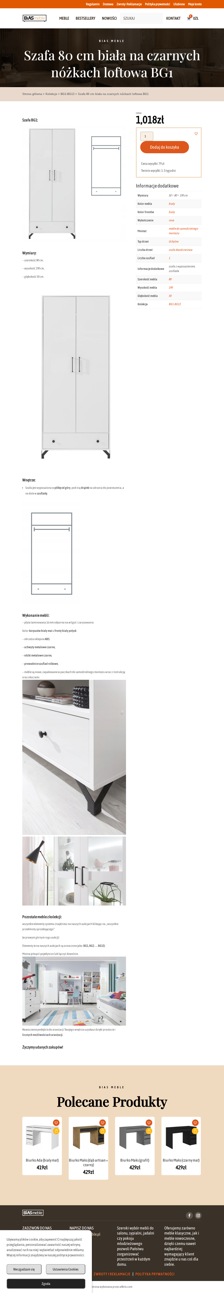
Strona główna (32, 94)
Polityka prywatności (157, 4)
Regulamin (93, 4)
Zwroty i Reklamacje (129, 4)
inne (171, 220)
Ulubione (179, 4)
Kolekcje (51, 94)
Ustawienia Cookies (66, 1269)
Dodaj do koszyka (164, 147)
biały (172, 203)
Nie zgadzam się (24, 1269)
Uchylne (173, 241)
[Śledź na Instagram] (198, 1215)
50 (170, 296)
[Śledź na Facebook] (189, 1215)
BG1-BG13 (67, 94)
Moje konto (195, 4)
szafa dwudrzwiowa (180, 249)
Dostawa (108, 4)
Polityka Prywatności (155, 1274)
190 (171, 287)
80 (170, 279)
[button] (199, 134)
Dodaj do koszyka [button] (56, 1131)
